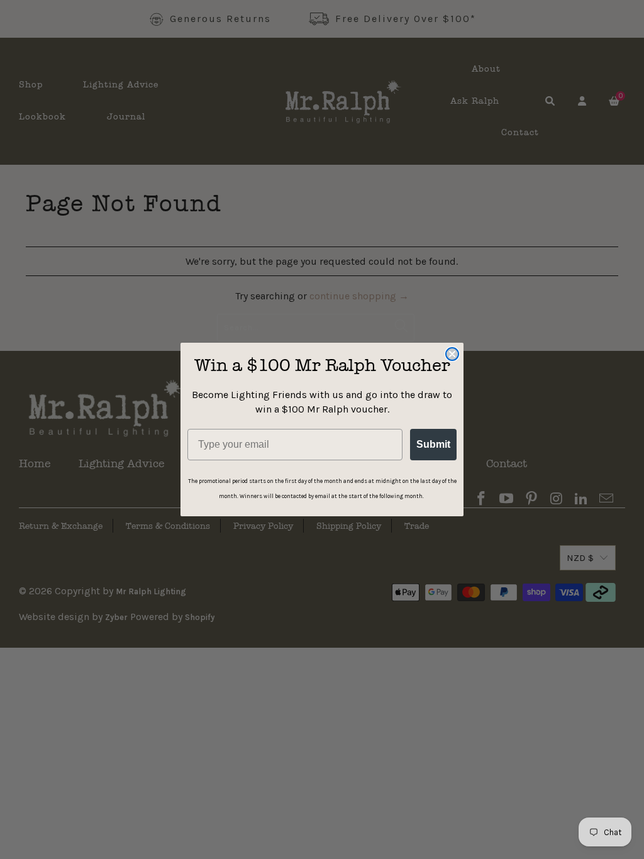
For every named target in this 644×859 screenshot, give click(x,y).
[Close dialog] (452, 354)
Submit (433, 444)
